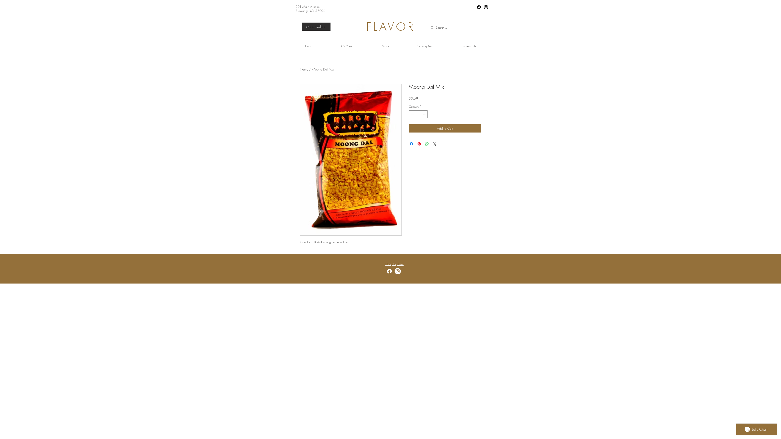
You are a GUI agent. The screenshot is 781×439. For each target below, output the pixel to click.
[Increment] (424, 114)
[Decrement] (411, 114)
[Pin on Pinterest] (419, 143)
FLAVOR (391, 26)
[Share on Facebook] (411, 143)
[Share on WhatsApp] (426, 143)
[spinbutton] (418, 114)
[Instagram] (486, 7)
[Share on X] (434, 143)
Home (304, 69)
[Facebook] (478, 7)
